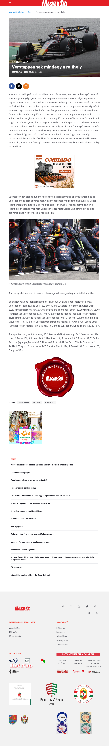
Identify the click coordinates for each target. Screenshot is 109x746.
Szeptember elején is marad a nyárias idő (29, 480)
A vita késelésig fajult (20, 472)
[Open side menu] (10, 3)
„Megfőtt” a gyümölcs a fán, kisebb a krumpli (31, 542)
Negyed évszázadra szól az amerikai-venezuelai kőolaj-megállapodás (42, 465)
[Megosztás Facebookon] (12, 86)
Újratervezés (16, 567)
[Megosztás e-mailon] (26, 86)
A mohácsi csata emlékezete (23, 519)
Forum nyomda (78, 662)
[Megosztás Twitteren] (19, 86)
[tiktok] (87, 607)
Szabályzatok (62, 640)
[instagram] (95, 607)
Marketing (60, 632)
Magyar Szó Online (16, 12)
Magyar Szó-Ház (62, 662)
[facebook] (63, 607)
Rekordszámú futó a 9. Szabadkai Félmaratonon (32, 534)
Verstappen (24, 403)
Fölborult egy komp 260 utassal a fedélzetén (30, 503)
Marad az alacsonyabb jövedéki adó (27, 511)
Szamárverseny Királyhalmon (24, 550)
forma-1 (37, 403)
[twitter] (71, 607)
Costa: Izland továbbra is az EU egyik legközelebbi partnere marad (40, 496)
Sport (30, 12)
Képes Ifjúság (15, 636)
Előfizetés (60, 628)
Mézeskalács (14, 628)
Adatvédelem (62, 636)
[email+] (97, 613)
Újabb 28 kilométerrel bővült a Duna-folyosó (30, 575)
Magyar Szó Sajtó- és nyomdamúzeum (94, 663)
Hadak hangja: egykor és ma (23, 488)
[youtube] (79, 607)
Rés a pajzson (17, 526)
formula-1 (49, 403)
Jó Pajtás (13, 632)
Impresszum (62, 644)
